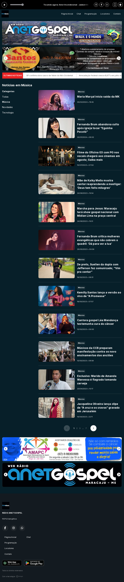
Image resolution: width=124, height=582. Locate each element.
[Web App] (115, 5)
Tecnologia (7, 112)
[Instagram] (96, 5)
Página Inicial (67, 14)
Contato (117, 14)
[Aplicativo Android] (120, 5)
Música (6, 102)
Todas (5, 97)
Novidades (7, 107)
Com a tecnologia (8, 576)
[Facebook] (101, 5)
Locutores (105, 14)
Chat (79, 14)
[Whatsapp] (107, 5)
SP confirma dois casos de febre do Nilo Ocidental (29, 75)
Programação (91, 14)
